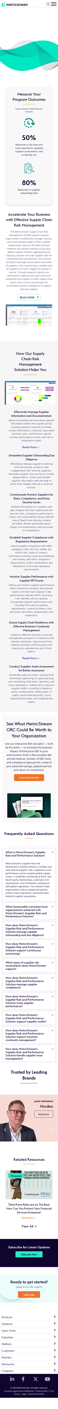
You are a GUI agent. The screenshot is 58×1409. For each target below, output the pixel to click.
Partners (7, 1357)
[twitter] (35, 1379)
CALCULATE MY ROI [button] (29, 777)
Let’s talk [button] (29, 1294)
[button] (5, 1129)
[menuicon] (54, 4)
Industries (7, 1336)
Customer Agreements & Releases (19, 1391)
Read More (31, 447)
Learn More (9, 1330)
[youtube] (46, 1379)
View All (27, 1226)
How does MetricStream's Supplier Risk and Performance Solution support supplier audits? (26, 1018)
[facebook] (23, 1379)
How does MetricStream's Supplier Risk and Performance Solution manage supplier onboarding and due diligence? (25, 929)
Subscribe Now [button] (29, 1254)
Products (7, 1316)
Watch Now (43, 1114)
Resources (8, 1363)
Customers (8, 1350)
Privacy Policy (41, 1391)
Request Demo (49, 1401)
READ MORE (30, 298)
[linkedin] (12, 1379)
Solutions (7, 1323)
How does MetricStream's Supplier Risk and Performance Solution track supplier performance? (25, 1000)
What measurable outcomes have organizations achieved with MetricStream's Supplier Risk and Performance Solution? (27, 911)
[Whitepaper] (29, 1184)
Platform (7, 1343)
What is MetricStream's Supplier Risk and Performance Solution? (25, 853)
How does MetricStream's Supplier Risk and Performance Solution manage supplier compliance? (25, 982)
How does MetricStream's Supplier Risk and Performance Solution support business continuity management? (25, 1034)
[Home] (12, 4)
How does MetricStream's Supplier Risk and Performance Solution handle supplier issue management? (25, 1053)
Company (7, 1370)
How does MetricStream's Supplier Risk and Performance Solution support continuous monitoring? (25, 948)
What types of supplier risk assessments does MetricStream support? (26, 965)
